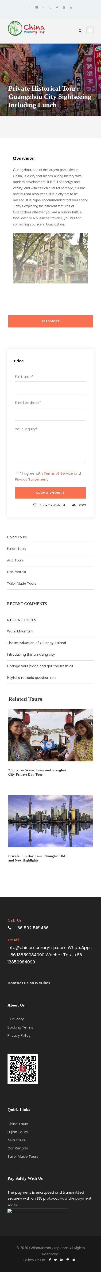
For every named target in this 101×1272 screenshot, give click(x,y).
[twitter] (57, 7)
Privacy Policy (19, 1035)
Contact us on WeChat (29, 982)
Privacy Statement (31, 479)
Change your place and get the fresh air (40, 666)
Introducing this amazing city (31, 654)
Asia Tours (15, 560)
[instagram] (71, 7)
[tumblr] (50, 7)
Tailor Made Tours (21, 583)
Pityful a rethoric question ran (31, 677)
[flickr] (36, 7)
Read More (50, 321)
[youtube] (64, 7)
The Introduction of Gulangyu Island (36, 642)
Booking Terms (20, 1027)
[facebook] (30, 7)
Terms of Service (58, 473)
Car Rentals (16, 572)
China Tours (17, 537)
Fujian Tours (17, 548)
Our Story (16, 1018)
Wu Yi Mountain (20, 631)
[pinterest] (43, 7)
